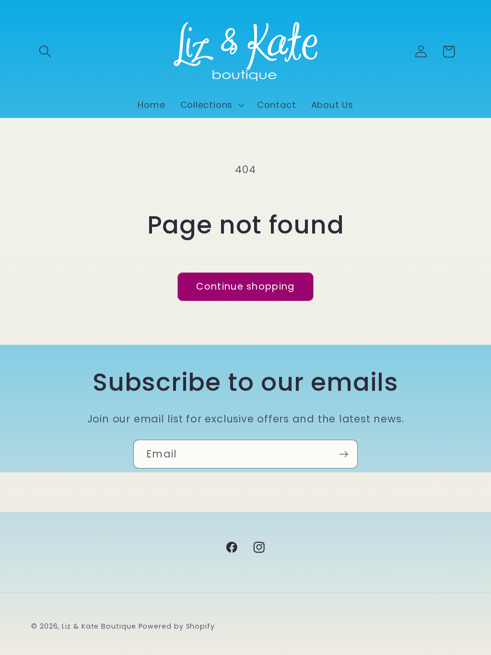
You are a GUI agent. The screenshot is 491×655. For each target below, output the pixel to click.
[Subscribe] (343, 454)
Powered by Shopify (177, 626)
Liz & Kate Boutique (99, 626)
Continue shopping (245, 286)
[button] (44, 51)
